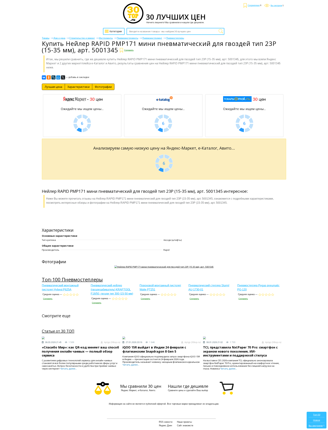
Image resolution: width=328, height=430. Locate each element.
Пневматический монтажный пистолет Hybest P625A (60, 287)
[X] (63, 77)
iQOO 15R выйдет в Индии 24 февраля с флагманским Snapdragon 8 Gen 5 (154, 349)
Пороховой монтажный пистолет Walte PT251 (160, 287)
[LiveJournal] (53, 77)
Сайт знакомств (185, 425)
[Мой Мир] (58, 77)
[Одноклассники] (49, 77)
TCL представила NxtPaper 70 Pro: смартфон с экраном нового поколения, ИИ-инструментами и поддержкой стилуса (240, 351)
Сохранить (129, 50)
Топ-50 (316, 414)
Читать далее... (68, 368)
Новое (316, 420)
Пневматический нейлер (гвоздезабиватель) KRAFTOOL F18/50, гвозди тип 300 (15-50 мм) (112, 289)
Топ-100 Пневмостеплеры (72, 279)
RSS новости (165, 422)
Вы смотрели (316, 425)
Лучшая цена (53, 87)
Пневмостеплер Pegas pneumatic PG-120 (258, 287)
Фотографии (103, 87)
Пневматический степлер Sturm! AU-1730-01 (208, 287)
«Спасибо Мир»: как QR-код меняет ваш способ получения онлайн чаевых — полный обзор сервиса (80, 351)
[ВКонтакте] (44, 77)
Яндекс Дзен (165, 425)
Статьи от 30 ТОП (58, 331)
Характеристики (78, 87)
